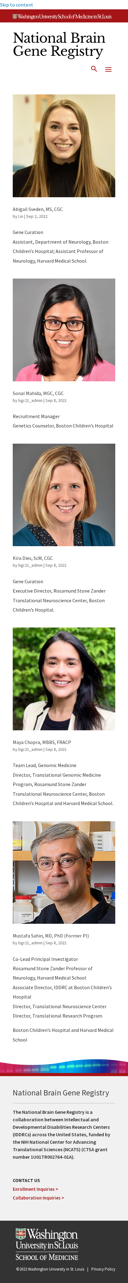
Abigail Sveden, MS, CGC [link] (38, 209)
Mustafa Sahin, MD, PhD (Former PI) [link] (51, 935)
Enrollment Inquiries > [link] (35, 1189)
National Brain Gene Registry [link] (59, 44)
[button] (108, 69)
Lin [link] (20, 216)
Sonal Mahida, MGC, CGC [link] (38, 393)
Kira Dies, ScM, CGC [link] (33, 558)
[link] (62, 17)
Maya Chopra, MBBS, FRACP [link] (42, 742)
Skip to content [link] (16, 5)
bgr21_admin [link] (30, 400)
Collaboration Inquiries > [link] (38, 1198)
